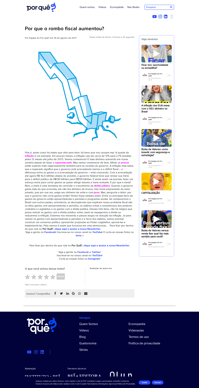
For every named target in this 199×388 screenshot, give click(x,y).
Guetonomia (87, 343)
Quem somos (87, 7)
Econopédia (117, 7)
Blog (82, 337)
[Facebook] (172, 17)
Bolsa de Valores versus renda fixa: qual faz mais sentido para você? (155, 233)
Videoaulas (136, 330)
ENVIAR (60, 276)
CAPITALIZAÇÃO (150, 193)
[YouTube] (155, 17)
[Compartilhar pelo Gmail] (73, 293)
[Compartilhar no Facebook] (55, 293)
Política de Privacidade (126, 384)
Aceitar (144, 383)
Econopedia (137, 324)
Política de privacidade (144, 343)
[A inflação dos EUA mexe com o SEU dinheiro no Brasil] (156, 94)
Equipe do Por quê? (39, 38)
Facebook (83, 252)
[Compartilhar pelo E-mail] (86, 293)
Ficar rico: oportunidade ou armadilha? (154, 66)
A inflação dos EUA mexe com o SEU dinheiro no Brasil (155, 108)
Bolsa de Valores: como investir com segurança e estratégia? (155, 152)
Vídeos (102, 7)
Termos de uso (139, 337)
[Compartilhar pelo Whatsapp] (79, 293)
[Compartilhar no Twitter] (61, 293)
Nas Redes (133, 7)
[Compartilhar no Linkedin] (67, 293)
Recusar (158, 383)
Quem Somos (88, 324)
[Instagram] (160, 17)
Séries (83, 350)
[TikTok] (170, 17)
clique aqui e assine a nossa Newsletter (77, 229)
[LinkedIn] (166, 17)
